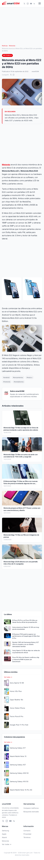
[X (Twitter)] (24, 3)
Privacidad (27, 834)
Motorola (12, 46)
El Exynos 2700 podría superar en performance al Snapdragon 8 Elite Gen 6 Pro (26, 636)
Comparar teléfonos (31, 808)
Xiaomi (4, 837)
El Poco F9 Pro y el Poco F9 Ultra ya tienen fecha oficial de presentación (24, 621)
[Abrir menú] (39, 3)
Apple (4, 834)
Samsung (5, 831)
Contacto (26, 831)
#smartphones (19, 382)
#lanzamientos (18, 377)
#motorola (6, 382)
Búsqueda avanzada (31, 812)
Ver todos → (8, 677)
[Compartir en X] (11, 75)
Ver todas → (6, 844)
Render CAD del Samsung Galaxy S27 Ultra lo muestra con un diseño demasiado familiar (25, 644)
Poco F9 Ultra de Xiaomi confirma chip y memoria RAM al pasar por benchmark (25, 659)
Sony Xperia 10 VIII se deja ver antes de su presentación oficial (26, 651)
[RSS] (34, 3)
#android (6, 377)
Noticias (5, 46)
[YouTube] (31, 3)
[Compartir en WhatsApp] (13, 75)
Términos (26, 837)
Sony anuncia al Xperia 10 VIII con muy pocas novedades (25, 628)
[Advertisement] (22, 143)
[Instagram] (28, 3)
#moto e (29, 377)
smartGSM (35, 71)
